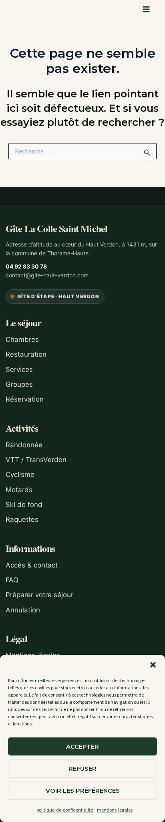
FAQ (12, 580)
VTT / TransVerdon (36, 460)
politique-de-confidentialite (64, 810)
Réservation (25, 399)
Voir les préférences (83, 790)
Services (19, 370)
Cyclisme (20, 475)
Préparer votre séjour (39, 595)
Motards (19, 490)
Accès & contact (32, 565)
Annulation (23, 610)
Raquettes (22, 519)
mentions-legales (115, 810)
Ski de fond (24, 505)
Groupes (19, 384)
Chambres (22, 339)
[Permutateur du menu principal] (146, 9)
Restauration (26, 354)
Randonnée (24, 445)
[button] (153, 665)
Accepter (82, 746)
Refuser (82, 768)
